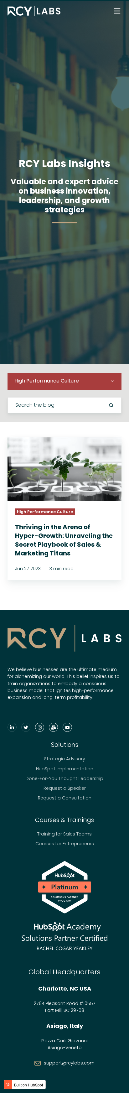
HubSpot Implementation (64, 769)
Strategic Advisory (64, 759)
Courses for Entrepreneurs (64, 844)
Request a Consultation (64, 798)
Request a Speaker (65, 788)
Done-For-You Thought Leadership (64, 778)
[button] (117, 11)
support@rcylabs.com (69, 1063)
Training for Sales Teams (64, 834)
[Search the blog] (111, 405)
